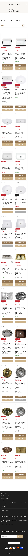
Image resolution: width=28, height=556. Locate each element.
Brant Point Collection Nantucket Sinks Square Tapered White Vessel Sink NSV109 (7, 235)
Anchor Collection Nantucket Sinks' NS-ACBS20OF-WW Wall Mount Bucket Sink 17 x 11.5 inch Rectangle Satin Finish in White (20, 55)
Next (19, 484)
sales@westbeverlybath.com (7, 500)
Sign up (20, 536)
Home (2, 17)
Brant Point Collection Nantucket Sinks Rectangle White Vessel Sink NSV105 (7, 168)
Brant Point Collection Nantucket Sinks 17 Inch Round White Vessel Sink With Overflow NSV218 (20, 92)
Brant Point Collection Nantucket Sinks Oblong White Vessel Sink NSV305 (7, 133)
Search (14, 551)
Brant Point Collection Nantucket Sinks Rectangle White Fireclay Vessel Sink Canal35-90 (20, 133)
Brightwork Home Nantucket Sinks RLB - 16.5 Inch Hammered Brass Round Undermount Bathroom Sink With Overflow (7, 386)
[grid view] (23, 25)
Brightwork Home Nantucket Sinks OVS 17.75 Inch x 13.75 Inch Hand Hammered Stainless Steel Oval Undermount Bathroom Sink (20, 309)
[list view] (25, 25)
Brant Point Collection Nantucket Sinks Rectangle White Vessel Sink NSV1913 (20, 168)
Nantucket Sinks (5, 61)
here (12, 524)
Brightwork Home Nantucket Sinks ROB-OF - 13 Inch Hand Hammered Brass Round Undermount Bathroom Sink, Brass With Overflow (7, 425)
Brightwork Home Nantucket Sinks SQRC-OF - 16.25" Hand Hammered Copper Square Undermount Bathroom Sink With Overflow (7, 463)
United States (13, 543)
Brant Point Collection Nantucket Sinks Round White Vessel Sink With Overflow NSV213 (7, 201)
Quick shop (7, 65)
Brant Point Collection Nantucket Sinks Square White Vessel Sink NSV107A (20, 235)
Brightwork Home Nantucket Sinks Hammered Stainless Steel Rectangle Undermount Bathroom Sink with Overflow (7, 309)
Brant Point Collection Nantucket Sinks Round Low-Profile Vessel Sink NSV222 (20, 201)
